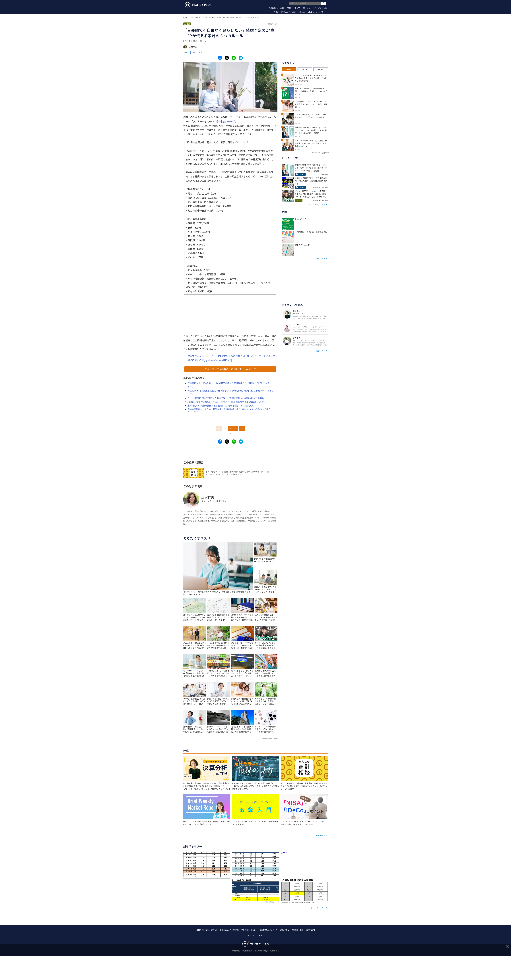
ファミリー (320, 12)
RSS (301, 930)
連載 (282, 7)
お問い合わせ (284, 930)
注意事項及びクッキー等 (268, 930)
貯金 (193, 52)
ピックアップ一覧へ (317, 204)
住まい (302, 12)
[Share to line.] (234, 58)
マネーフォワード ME (255, 935)
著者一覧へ (320, 351)
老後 (294, 12)
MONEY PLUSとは (202, 930)
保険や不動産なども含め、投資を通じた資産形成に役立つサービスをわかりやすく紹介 (229, 409)
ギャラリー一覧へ (318, 908)
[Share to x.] (227, 58)
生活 (276, 12)
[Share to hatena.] (241, 58)
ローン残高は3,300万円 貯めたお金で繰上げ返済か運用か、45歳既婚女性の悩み (225, 398)
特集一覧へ (320, 258)
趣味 (310, 12)
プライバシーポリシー (249, 930)
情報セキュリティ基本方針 (229, 930)
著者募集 (295, 930)
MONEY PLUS (188, 17)
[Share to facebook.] (220, 58)
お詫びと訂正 (310, 930)
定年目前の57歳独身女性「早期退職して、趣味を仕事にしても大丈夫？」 (222, 405)
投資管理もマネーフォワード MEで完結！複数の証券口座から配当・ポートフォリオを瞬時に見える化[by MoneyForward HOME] (232, 358)
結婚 (186, 52)
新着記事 (273, 7)
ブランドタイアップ (316, 7)
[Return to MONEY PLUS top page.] (198, 5)
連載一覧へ (320, 835)
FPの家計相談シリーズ (223, 121)
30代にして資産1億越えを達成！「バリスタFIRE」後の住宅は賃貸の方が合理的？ (226, 401)
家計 (200, 52)
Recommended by (266, 739)
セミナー (299, 7)
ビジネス (285, 12)
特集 (289, 7)
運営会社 (214, 930)
